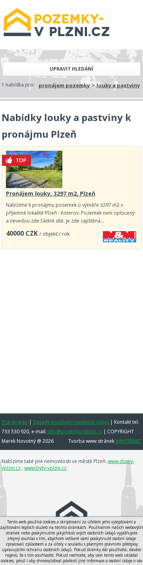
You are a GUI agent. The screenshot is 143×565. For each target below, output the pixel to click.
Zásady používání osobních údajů (71, 422)
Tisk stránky (15, 422)
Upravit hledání (71, 68)
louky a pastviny (118, 85)
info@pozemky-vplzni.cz (75, 431)
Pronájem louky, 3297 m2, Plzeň (50, 193)
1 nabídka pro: (18, 84)
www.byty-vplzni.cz (45, 468)
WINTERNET (128, 441)
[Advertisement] (71, 328)
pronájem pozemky (64, 85)
